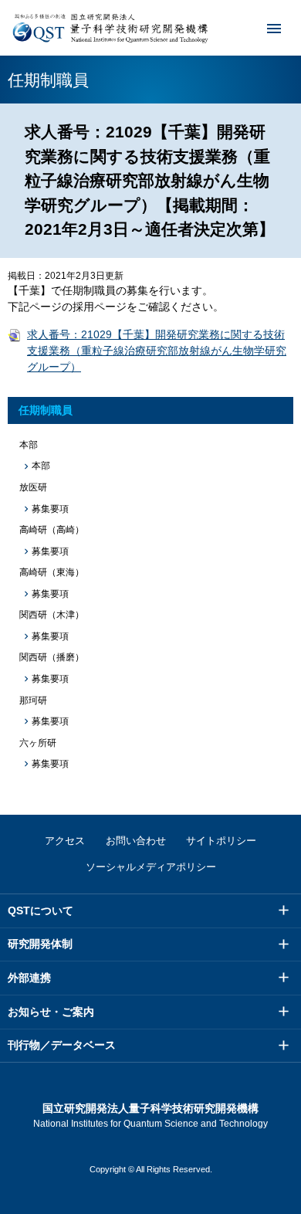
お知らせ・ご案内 (51, 1011)
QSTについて (40, 910)
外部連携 (29, 978)
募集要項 (50, 509)
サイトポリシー (221, 840)
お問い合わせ (136, 840)
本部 (41, 465)
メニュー (274, 28)
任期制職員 (46, 410)
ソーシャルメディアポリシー (151, 867)
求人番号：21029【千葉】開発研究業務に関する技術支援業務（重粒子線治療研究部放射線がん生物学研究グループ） (156, 350)
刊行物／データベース (62, 1045)
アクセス (65, 840)
